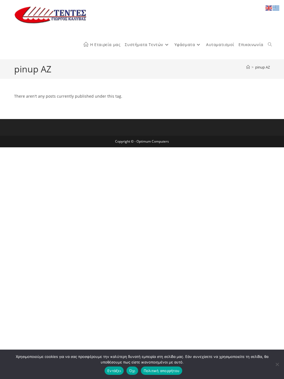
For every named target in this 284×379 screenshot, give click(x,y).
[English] (269, 7)
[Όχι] (277, 364)
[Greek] (276, 7)
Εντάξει (114, 370)
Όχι (132, 370)
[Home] (248, 67)
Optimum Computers (152, 141)
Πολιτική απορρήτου (162, 370)
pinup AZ (262, 67)
